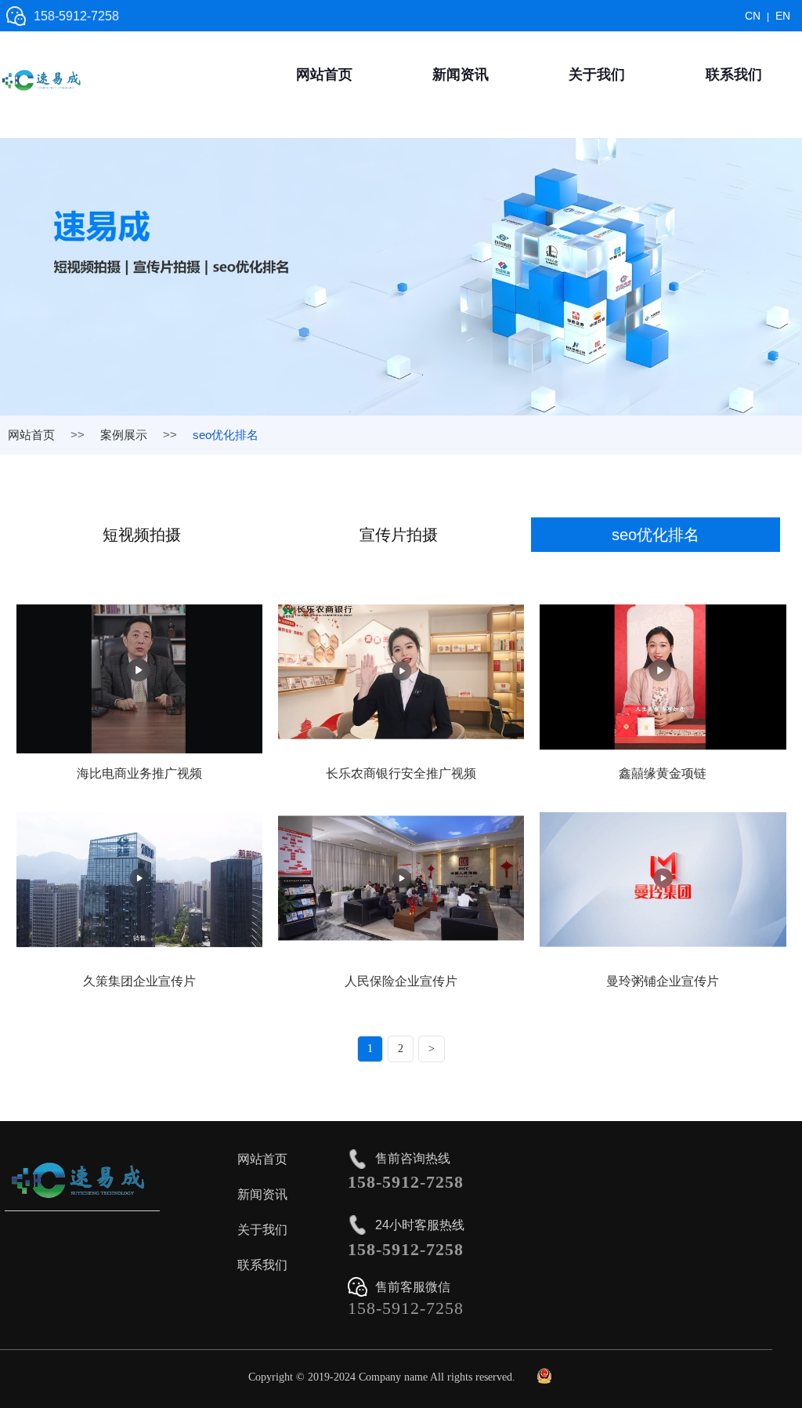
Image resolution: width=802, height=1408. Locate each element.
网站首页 (324, 74)
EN (782, 15)
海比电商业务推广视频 (139, 773)
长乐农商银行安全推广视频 (401, 773)
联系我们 (734, 74)
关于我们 (597, 74)
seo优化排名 (655, 534)
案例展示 (123, 434)
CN (752, 15)
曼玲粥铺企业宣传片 (662, 981)
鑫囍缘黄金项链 (662, 773)
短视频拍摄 (142, 534)
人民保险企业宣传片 (401, 981)
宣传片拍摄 (398, 534)
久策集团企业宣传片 (139, 981)
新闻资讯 (460, 74)
